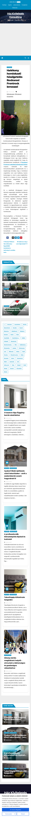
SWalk (5, 361)
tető (18, 361)
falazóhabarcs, (15, 338)
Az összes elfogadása (15, 809)
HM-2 (16, 344)
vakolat (5, 368)
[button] (25, 58)
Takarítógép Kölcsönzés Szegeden (15, 772)
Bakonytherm (7, 327)
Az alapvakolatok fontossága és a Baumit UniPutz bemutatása (15, 310)
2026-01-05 (9, 481)
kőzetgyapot (22, 348)
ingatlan (14, 348)
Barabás (15, 327)
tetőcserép (6, 365)
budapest (22, 331)
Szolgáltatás (24, 5)
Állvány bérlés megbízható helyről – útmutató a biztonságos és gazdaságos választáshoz (14, 663)
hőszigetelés (7, 348)
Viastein (12, 368)
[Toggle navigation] (28, 58)
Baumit (21, 327)
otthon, (17, 351)
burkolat (6, 334)
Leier (5, 351)
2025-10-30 (9, 602)
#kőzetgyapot (10, 94)
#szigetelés (10, 96)
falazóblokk (6, 338)
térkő (24, 365)
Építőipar (4, 5)
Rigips (22, 354)
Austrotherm (17, 324)
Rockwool (6, 358)
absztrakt (9, 324)
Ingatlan (10, 5)
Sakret (12, 358)
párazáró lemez (14, 354)
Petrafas (6, 354)
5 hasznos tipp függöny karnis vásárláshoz (15, 718)
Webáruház (14, 7)
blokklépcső (14, 331)
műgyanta (11, 351)
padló (23, 351)
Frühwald (6, 341)
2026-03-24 (9, 418)
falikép (23, 338)
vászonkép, (19, 368)
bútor (17, 334)
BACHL (24, 324)
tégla (13, 365)
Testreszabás (8, 814)
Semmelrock (20, 358)
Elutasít (23, 814)
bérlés (12, 334)
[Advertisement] (15, 39)
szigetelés (12, 361)
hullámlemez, (23, 344)
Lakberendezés (16, 5)
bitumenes (6, 331)
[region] (15, 805)
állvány (5, 371)
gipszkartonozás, (8, 344)
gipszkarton (13, 341)
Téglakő (19, 365)
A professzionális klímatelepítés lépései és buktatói (15, 276)
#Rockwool (18, 94)
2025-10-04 (9, 671)
